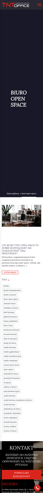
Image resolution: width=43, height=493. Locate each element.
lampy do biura (10, 343)
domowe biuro (10, 304)
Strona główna (13, 194)
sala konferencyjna (12, 391)
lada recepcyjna (10, 339)
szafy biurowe (9, 405)
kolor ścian (8, 326)
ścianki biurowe (10, 422)
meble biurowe (10, 347)
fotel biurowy (9, 312)
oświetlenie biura (11, 374)
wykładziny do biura (12, 409)
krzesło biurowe (10, 334)
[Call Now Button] (37, 488)
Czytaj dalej (10, 272)
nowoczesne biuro (11, 365)
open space (8, 369)
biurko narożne (10, 295)
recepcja (7, 383)
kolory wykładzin (11, 321)
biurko (6, 286)
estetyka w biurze (11, 308)
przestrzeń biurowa (12, 378)
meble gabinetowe (11, 352)
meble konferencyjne (12, 356)
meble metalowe (11, 361)
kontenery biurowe (11, 330)
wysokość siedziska (12, 413)
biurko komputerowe (12, 290)
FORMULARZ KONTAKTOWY (21, 474)
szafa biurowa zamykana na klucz (18, 400)
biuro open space (11, 299)
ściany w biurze (10, 431)
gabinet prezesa (10, 317)
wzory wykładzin (11, 418)
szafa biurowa (9, 396)
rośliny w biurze (10, 387)
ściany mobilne (10, 426)
